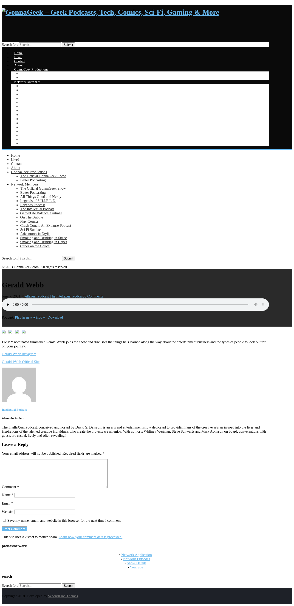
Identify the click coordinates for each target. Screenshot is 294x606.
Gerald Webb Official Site (21, 362)
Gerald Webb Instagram (19, 354)
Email (7, 503)
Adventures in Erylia (35, 234)
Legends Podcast (32, 205)
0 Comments (94, 296)
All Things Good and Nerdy (40, 197)
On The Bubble (31, 217)
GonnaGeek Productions (29, 172)
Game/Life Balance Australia (41, 213)
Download (55, 317)
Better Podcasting (33, 180)
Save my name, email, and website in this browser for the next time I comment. (64, 520)
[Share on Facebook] (4, 332)
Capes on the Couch (35, 143)
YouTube (136, 567)
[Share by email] (24, 332)
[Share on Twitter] (11, 332)
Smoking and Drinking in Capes (43, 242)
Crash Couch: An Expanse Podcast (45, 225)
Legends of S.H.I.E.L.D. (38, 201)
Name (7, 495)
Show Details (136, 563)
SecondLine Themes (63, 596)
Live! (15, 159)
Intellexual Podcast (35, 296)
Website (7, 512)
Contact (16, 164)
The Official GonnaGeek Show (43, 176)
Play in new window (30, 317)
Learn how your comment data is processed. (90, 537)
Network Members (24, 184)
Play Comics (29, 221)
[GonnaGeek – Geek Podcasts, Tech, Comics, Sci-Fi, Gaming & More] (110, 12)
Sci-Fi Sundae (30, 230)
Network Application (136, 555)
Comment (10, 487)
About (15, 168)
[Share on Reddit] (18, 332)
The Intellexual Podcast (37, 209)
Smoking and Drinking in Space (43, 238)
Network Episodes (136, 559)
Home (15, 155)
